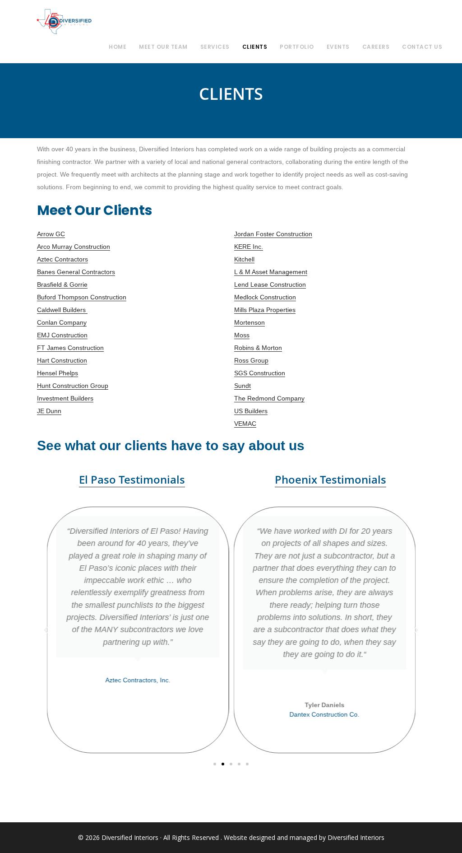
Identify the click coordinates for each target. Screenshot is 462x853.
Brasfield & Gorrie (62, 284)
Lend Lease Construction (270, 284)
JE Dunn (49, 411)
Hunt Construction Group (72, 385)
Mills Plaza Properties (265, 309)
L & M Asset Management (270, 271)
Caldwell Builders (62, 309)
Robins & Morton (258, 347)
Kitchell (244, 259)
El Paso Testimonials (132, 479)
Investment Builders (65, 398)
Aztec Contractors (62, 259)
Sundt (242, 385)
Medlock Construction (265, 297)
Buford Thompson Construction (81, 297)
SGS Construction (259, 373)
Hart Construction (62, 360)
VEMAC (245, 423)
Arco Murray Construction (73, 246)
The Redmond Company (269, 398)
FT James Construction (70, 347)
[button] (46, 630)
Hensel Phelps (57, 373)
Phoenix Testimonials (330, 479)
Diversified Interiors (63, 21)
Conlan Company (62, 322)
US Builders (251, 411)
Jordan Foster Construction (273, 234)
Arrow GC (51, 234)
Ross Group (251, 360)
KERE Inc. (248, 246)
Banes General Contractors (76, 271)
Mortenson (249, 322)
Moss (241, 335)
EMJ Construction (62, 335)
